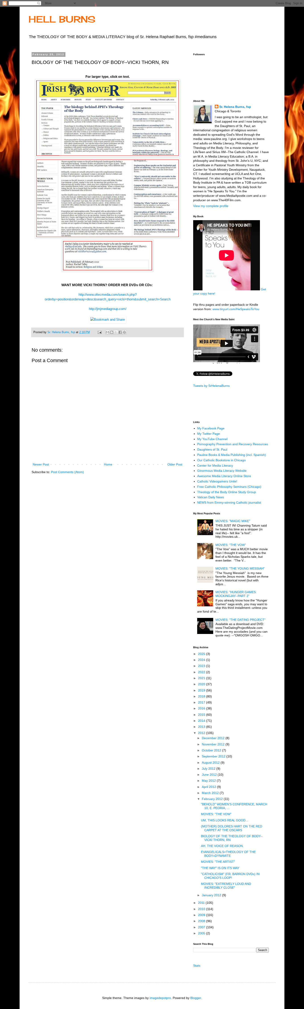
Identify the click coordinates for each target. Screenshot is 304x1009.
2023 (202, 666)
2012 (202, 733)
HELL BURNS (61, 19)
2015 (202, 714)
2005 (202, 933)
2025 (202, 654)
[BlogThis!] (111, 332)
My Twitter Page (208, 433)
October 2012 (212, 750)
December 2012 (213, 738)
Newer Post (41, 464)
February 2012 (213, 799)
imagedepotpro (160, 998)
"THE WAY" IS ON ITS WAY (220, 868)
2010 (202, 909)
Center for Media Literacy (215, 465)
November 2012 (213, 744)
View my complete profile (210, 206)
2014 (202, 720)
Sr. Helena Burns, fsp (235, 107)
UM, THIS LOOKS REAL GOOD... (224, 820)
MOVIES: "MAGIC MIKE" (232, 521)
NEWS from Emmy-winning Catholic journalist (229, 502)
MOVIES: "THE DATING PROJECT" (240, 619)
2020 (202, 684)
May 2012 (209, 780)
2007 (202, 927)
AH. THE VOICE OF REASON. (222, 846)
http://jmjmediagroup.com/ (107, 309)
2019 (202, 690)
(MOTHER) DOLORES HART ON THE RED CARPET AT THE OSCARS (231, 828)
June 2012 (210, 774)
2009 (202, 915)
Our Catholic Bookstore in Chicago (221, 460)
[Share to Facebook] (120, 332)
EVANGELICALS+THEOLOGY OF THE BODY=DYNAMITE (228, 853)
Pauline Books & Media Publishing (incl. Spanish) (231, 455)
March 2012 (211, 793)
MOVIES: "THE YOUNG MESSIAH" (240, 568)
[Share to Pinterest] (124, 332)
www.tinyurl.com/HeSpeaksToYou (236, 309)
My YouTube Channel (212, 439)
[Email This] (107, 332)
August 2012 (211, 762)
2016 (202, 708)
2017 (202, 702)
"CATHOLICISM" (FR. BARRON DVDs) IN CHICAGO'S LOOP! (230, 876)
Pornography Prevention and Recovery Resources (232, 444)
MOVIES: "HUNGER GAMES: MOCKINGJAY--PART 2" (236, 594)
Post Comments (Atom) (67, 472)
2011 (202, 902)
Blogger (195, 998)
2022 (202, 672)
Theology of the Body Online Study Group (226, 492)
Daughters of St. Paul (212, 449)
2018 (202, 696)
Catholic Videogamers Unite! (217, 481)
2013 (202, 726)
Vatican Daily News (210, 497)
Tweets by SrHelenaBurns (211, 386)
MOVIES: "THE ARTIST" (218, 861)
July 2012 (209, 768)
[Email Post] (99, 332)
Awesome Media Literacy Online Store (224, 476)
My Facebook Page (211, 428)
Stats (196, 965)
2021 (202, 678)
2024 (202, 660)
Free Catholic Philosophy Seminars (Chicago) (229, 486)
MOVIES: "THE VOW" (230, 545)
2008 (202, 921)
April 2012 (209, 787)
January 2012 (212, 895)
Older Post (174, 464)
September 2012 (214, 756)
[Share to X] (116, 332)
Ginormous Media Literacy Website (222, 470)
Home (108, 464)
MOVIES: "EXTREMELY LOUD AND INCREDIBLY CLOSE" (226, 885)
